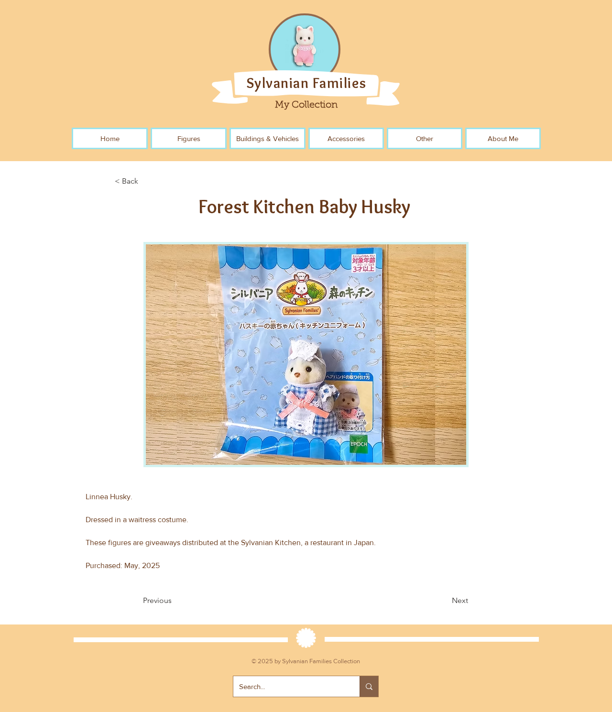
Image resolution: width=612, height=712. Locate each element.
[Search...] (369, 686)
